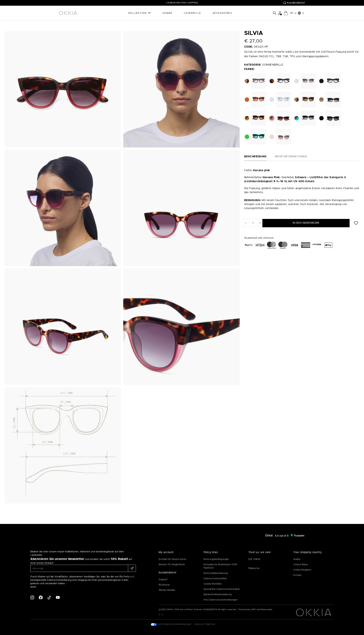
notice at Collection (204, 624)
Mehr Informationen (291, 156)
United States (300, 564)
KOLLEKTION (137, 13)
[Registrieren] (132, 568)
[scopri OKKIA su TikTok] (49, 597)
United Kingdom (302, 570)
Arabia (296, 559)
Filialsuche (254, 568)
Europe (297, 575)
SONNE (167, 13)
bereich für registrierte (172, 564)
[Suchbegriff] (274, 13)
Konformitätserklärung (216, 573)
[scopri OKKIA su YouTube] (58, 597)
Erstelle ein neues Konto (172, 559)
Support (163, 579)
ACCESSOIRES (222, 13)
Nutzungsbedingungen (216, 559)
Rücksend (164, 585)
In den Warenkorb (306, 223)
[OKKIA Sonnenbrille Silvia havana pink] (63, 89)
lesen (33, 587)
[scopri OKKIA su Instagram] (32, 597)
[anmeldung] (280, 13)
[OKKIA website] (77, 13)
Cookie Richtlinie (213, 584)
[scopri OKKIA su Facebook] (41, 597)
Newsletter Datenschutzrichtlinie (222, 589)
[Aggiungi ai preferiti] (356, 223)
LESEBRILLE (192, 13)
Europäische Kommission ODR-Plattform (221, 566)
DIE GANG (254, 559)
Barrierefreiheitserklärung (218, 594)
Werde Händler (167, 590)
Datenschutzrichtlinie (215, 578)
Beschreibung (255, 156)
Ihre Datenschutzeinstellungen (221, 600)
